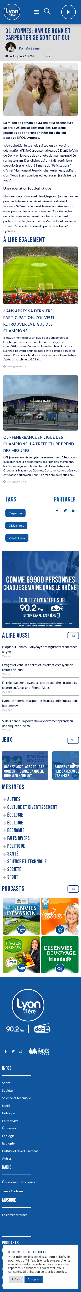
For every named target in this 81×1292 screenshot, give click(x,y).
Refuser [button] (16, 1279)
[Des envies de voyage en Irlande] (59, 955)
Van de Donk (17, 538)
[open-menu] (36, 12)
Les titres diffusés (14, 1215)
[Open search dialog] (47, 12)
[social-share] (55, 510)
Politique (16, 846)
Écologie (15, 815)
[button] (74, 765)
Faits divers (18, 838)
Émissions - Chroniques (18, 1182)
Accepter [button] (33, 1279)
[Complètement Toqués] (59, 917)
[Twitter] (13, 1051)
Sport (48, 56)
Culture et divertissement (32, 807)
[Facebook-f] (5, 1051)
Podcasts (10, 1243)
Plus (73, 635)
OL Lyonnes (16, 525)
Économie (15, 830)
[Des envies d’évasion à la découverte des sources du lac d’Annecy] (21, 917)
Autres (13, 799)
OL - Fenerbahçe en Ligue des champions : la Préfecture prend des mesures (38, 444)
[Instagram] (20, 1051)
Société (14, 869)
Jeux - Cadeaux (12, 1191)
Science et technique (27, 861)
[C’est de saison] (21, 955)
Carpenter (15, 513)
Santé (12, 854)
